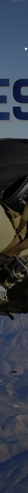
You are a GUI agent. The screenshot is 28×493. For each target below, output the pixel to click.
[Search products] (26, 48)
